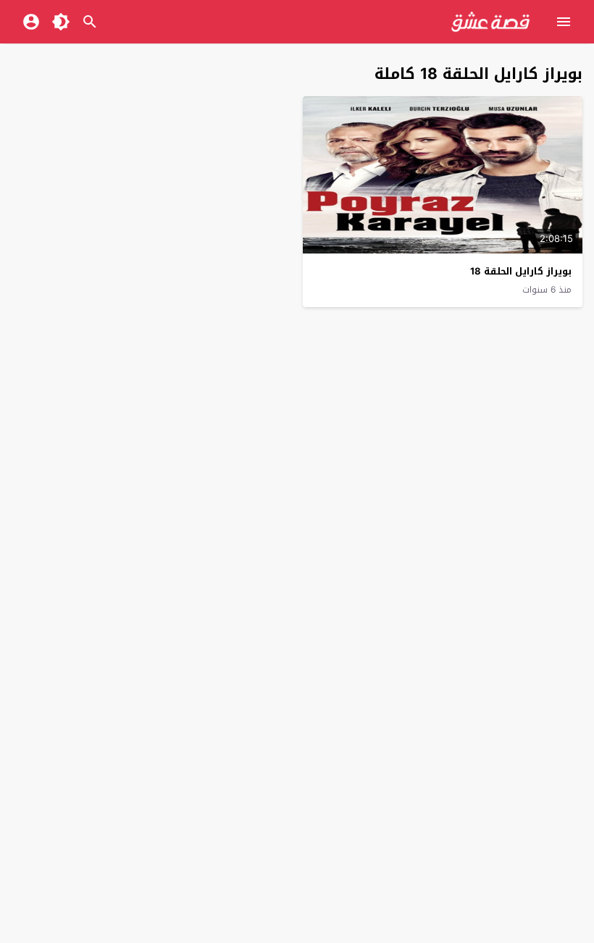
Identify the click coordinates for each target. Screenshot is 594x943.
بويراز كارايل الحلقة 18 (521, 271)
